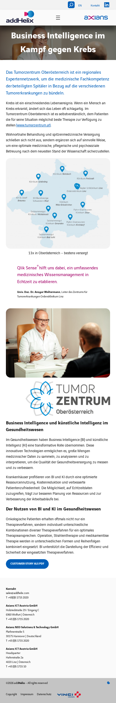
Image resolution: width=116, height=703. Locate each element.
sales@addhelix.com (17, 593)
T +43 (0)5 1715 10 (16, 666)
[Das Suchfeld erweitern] (71, 4)
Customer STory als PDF (27, 563)
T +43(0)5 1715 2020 (17, 597)
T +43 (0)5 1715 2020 (17, 619)
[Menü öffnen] (58, 17)
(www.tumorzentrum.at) (33, 125)
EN (80, 5)
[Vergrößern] (103, 165)
